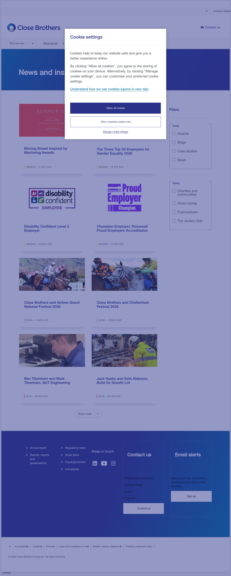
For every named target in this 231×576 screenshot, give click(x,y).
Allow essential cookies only (115, 121)
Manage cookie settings (115, 131)
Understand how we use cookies (95, 89)
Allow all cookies (115, 108)
